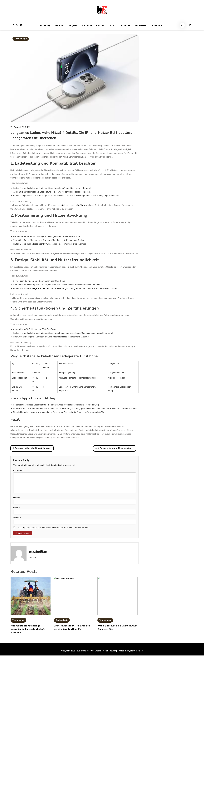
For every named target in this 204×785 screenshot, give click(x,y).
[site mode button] (182, 25)
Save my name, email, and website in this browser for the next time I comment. (54, 527)
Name (16, 497)
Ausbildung (45, 25)
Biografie (73, 25)
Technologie (156, 25)
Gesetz (112, 25)
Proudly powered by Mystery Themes (126, 651)
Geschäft (100, 25)
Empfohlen (87, 25)
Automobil (60, 25)
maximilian (38, 551)
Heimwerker (140, 25)
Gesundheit (125, 25)
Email (16, 507)
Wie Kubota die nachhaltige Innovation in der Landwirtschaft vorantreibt (28, 629)
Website (17, 517)
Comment (18, 470)
